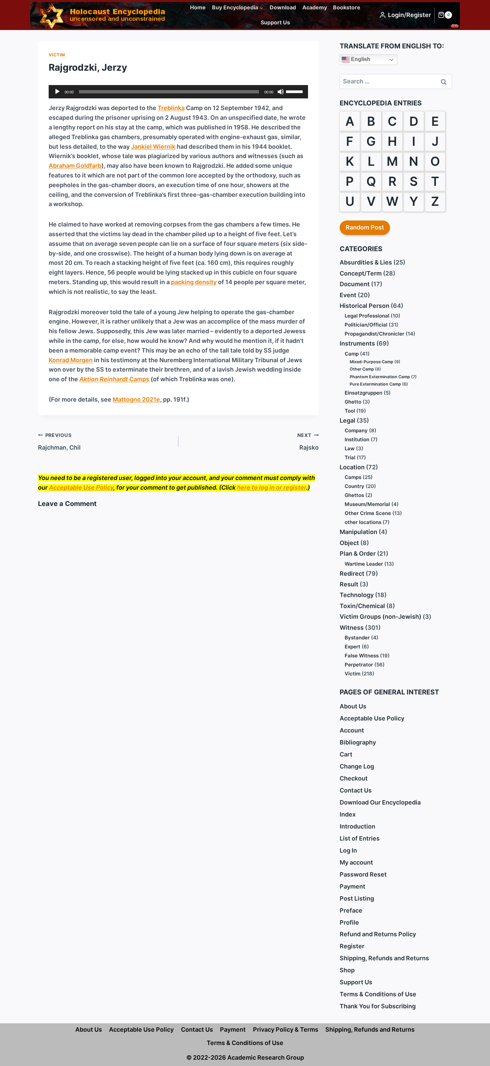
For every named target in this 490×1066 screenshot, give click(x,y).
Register (352, 946)
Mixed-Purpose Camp (371, 361)
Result (349, 584)
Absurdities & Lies (366, 262)
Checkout (354, 778)
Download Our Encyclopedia (380, 802)
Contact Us (356, 790)
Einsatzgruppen (363, 393)
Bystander (357, 637)
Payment (352, 886)
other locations (363, 522)
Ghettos (354, 495)
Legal (347, 420)
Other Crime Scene (368, 513)
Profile (349, 922)
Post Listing (357, 898)
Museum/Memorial (367, 504)
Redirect (352, 573)
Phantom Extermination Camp (380, 376)
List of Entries (360, 838)
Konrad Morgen (71, 360)
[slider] (295, 91)
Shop (347, 970)
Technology (357, 594)
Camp (352, 354)
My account (356, 862)
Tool (350, 411)
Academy (314, 7)
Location (352, 467)
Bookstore (346, 7)
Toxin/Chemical (362, 605)
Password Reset (363, 874)
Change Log (357, 766)
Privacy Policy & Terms (285, 1029)
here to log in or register (271, 487)
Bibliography (358, 742)
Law (350, 448)
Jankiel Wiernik (153, 146)
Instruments (357, 343)
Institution (357, 439)
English (360, 59)
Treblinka (171, 107)
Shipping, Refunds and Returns (384, 958)
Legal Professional (367, 316)
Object (349, 542)
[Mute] (280, 91)
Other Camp (362, 369)
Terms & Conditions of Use (378, 994)
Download (283, 7)
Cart (346, 754)
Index (348, 814)
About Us (353, 706)
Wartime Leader (364, 564)
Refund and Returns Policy (378, 934)
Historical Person (364, 305)
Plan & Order (358, 553)
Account (352, 730)
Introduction (357, 826)
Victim (57, 54)
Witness (352, 627)
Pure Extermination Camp (375, 384)
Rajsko (308, 441)
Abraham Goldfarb (75, 165)
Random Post (365, 227)
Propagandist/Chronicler (374, 334)
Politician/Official (366, 325)
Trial (350, 457)
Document (355, 284)
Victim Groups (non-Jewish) (380, 616)
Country (354, 486)
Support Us (275, 22)
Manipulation (358, 531)
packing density (194, 282)
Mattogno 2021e (136, 399)
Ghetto (353, 402)
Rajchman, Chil (59, 441)
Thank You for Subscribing (378, 1006)
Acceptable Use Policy (81, 487)
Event (348, 295)
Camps (114, 379)
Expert (352, 646)
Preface (351, 910)
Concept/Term (361, 273)
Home (198, 7)
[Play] (57, 91)
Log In (348, 850)
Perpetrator (359, 664)
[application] (178, 91)
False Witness (362, 655)
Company (356, 430)
